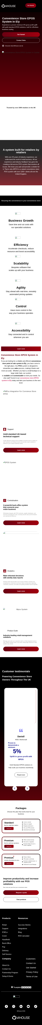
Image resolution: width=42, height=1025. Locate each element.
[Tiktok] (35, 1006)
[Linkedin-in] (21, 1006)
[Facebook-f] (6, 1006)
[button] (14, 788)
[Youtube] (28, 1006)
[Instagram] (13, 1006)
